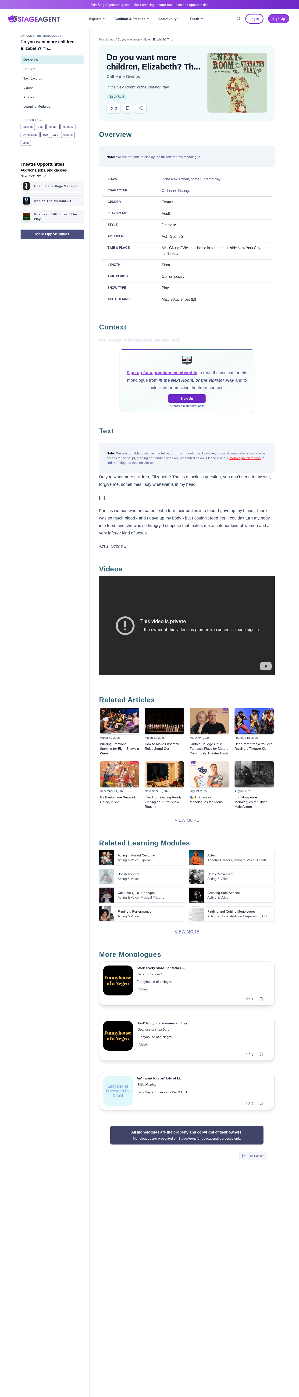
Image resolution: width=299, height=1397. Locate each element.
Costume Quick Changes (136, 893)
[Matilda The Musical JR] (26, 201)
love (45, 134)
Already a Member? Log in (187, 406)
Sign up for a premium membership (162, 372)
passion (28, 126)
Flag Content (256, 1156)
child (26, 142)
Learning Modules (36, 106)
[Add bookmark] (261, 999)
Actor (211, 855)
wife (55, 134)
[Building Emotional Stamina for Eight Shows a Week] (119, 721)
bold (40, 126)
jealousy (68, 126)
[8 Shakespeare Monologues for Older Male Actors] (254, 774)
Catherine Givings (123, 76)
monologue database (245, 458)
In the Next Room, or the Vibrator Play (138, 87)
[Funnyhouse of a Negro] (118, 983)
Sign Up (187, 398)
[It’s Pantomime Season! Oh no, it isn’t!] (119, 774)
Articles (28, 97)
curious (68, 134)
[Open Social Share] (141, 108)
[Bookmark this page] (128, 108)
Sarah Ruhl (116, 96)
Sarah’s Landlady (150, 974)
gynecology (30, 134)
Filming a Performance (134, 911)
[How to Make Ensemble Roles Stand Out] (164, 721)
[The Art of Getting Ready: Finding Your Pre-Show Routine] (164, 774)
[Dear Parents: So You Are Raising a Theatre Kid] (254, 721)
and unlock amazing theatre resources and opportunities (149, 5)
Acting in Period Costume (136, 855)
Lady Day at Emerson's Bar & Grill (162, 1092)
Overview (30, 60)
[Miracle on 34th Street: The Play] (26, 216)
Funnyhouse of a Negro (154, 982)
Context (29, 69)
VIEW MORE (187, 820)
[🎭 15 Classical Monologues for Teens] (209, 774)
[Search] (238, 18)
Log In (254, 19)
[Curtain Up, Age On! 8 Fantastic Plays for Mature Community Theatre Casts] (209, 721)
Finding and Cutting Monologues (231, 911)
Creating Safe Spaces (223, 893)
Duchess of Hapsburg (154, 1029)
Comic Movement (220, 874)
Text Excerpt (32, 78)
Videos (28, 88)
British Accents (128, 874)
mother (53, 126)
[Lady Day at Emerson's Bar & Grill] (118, 1091)
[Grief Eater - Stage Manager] (26, 186)
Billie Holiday (147, 1084)
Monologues (107, 39)
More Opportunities (52, 234)
